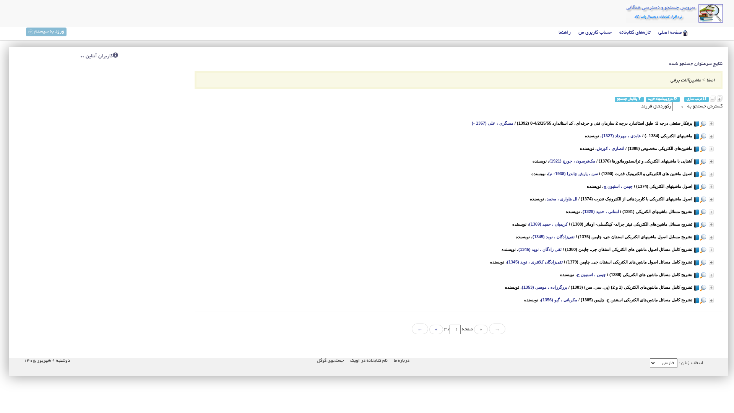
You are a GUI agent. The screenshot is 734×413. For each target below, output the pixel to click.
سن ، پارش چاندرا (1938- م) (573, 173)
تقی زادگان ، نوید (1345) (540, 249)
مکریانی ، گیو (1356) (559, 300)
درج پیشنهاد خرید (661, 99)
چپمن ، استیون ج (618, 186)
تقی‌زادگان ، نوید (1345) (554, 236)
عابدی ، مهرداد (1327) (621, 135)
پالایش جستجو (627, 99)
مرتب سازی (695, 99)
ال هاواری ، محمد (562, 199)
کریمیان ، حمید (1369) (548, 224)
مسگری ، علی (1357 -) (492, 123)
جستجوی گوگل (330, 360)
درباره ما (401, 360)
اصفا (710, 80)
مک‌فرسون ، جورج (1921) (572, 161)
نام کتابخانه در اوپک (369, 360)
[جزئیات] (711, 123)
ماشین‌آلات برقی (686, 80)
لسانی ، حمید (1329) (601, 211)
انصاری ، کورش (610, 148)
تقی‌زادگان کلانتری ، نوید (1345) (535, 262)
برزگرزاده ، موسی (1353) (544, 287)
